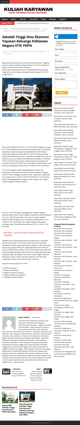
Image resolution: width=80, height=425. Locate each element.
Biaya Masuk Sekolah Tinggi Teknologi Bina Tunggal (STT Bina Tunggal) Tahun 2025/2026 (65, 148)
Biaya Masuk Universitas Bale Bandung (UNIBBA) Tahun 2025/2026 (64, 209)
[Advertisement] (27, 132)
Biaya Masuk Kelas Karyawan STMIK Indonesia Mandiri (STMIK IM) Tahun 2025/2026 (65, 217)
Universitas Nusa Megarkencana (25, 360)
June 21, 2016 (9, 51)
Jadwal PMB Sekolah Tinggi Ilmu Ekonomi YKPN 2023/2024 (8, 408)
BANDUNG (22, 19)
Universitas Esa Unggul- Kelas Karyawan (20, 349)
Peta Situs (5, 2)
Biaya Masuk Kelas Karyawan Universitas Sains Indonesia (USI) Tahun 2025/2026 (65, 184)
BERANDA (5, 19)
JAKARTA (13, 19)
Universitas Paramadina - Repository (36, 338)
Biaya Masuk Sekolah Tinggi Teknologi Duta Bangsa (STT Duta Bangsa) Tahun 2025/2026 (65, 156)
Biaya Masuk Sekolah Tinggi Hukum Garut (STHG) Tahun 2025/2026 (63, 192)
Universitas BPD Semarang (63, 321)
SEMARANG (52, 19)
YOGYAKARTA (33, 19)
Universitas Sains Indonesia (63, 245)
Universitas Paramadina (16, 338)
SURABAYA (62, 19)
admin (18, 51)
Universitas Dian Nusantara (28, 321)
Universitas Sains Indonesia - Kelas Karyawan (36, 334)
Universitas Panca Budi (27, 358)
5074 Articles (36, 317)
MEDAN (43, 19)
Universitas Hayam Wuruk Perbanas (21, 355)
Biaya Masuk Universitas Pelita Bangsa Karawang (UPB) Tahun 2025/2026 (64, 176)
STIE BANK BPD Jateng (19, 351)
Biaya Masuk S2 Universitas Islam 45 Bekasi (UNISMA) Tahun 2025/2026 (65, 118)
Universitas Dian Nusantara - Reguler (31, 325)
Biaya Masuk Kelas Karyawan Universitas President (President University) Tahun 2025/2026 (64, 110)
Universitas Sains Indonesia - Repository (26, 332)
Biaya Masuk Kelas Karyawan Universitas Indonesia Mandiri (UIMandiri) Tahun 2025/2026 (64, 132)
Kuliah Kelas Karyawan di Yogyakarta (35, 51)
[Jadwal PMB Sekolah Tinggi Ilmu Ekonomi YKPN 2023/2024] (10, 397)
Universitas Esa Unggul (20, 347)
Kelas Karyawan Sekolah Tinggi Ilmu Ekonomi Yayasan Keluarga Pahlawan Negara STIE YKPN (26, 409)
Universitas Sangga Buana (19, 345)
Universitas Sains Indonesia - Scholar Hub (16, 336)
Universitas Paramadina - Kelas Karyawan (32, 340)
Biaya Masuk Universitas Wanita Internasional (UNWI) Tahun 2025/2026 (64, 200)
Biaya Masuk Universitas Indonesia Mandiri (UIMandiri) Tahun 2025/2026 (65, 140)
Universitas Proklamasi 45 (18, 353)
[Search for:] (67, 23)
